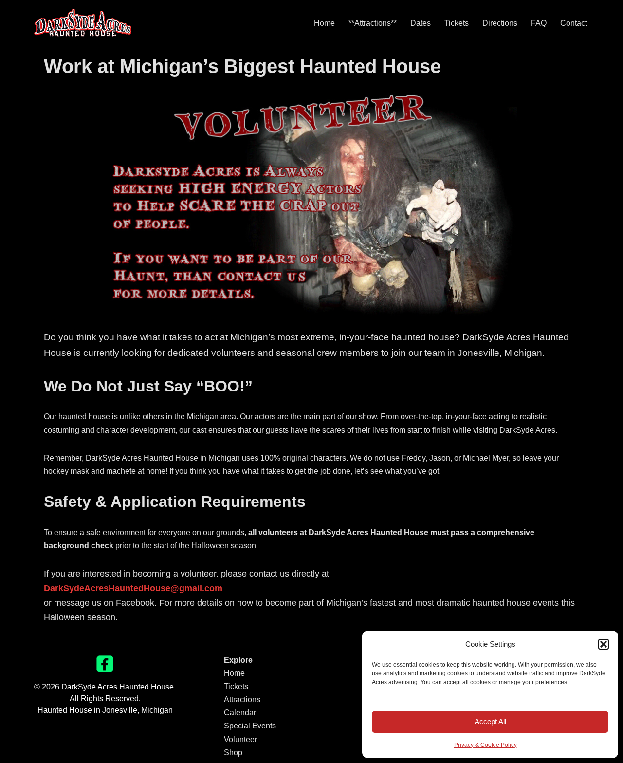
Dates (420, 23)
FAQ (539, 23)
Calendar (240, 712)
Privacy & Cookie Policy (485, 745)
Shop (233, 752)
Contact (573, 23)
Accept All (490, 721)
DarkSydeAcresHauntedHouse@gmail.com (133, 588)
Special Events (250, 726)
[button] (603, 644)
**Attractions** (372, 23)
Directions (499, 23)
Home (324, 23)
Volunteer (240, 739)
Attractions (242, 699)
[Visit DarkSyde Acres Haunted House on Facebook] (104, 670)
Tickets (456, 23)
